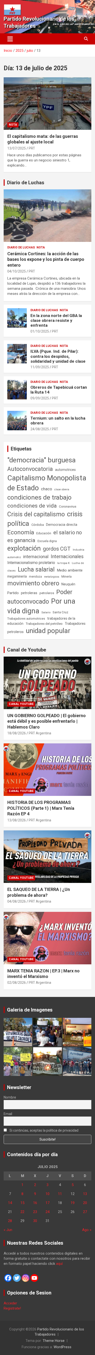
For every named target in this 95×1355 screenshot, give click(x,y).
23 (35, 1212)
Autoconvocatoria (30, 469)
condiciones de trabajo (39, 497)
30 (35, 1221)
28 (10, 1221)
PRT (32, 148)
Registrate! (12, 1308)
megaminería (17, 576)
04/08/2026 (16, 901)
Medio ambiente (70, 570)
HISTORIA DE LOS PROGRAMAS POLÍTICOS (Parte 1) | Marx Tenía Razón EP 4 (40, 808)
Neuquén (68, 584)
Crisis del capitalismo (36, 514)
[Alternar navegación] (10, 38)
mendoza (35, 576)
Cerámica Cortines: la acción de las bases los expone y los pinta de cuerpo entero (45, 259)
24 (47, 1212)
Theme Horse (54, 1340)
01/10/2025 (39, 331)
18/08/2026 (16, 733)
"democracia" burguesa (41, 460)
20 (85, 1203)
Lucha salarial (36, 569)
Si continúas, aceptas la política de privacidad (43, 1130)
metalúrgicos (51, 576)
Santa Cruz (60, 612)
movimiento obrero (33, 583)
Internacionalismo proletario (31, 562)
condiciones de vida (32, 505)
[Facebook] (8, 1278)
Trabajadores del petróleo (44, 623)
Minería (66, 576)
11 (60, 1194)
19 (73, 1203)
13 (85, 1194)
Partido (13, 593)
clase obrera (61, 489)
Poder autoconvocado (39, 597)
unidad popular (48, 631)
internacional (35, 556)
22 (22, 1212)
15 (22, 1203)
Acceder (10, 1303)
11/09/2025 (39, 367)
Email (8, 1114)
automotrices (65, 470)
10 (47, 1194)
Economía (20, 532)
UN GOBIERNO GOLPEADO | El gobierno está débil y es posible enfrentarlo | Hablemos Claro (46, 721)
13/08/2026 (16, 820)
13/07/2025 (16, 148)
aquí (59, 1263)
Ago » (86, 1230)
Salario (45, 612)
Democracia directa (61, 525)
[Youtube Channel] (34, 1278)
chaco (46, 488)
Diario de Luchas (25, 182)
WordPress (62, 1347)
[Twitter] (17, 1278)
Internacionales (67, 556)
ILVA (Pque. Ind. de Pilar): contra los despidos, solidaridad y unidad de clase (58, 356)
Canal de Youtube (26, 650)
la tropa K (63, 563)
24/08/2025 (39, 429)
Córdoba (37, 525)
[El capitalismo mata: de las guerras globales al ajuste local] (47, 103)
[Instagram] (25, 1278)
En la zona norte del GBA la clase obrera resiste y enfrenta (56, 320)
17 (47, 1203)
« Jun (8, 1230)
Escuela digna (47, 541)
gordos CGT (57, 549)
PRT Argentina (40, 733)
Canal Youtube (21, 704)
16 (35, 1203)
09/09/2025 (39, 398)
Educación (43, 533)
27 (85, 1212)
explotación (24, 548)
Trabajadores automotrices (26, 618)
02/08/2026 (16, 983)
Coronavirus (67, 506)
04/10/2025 (16, 271)
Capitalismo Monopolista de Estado (46, 483)
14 (10, 1203)
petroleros (46, 593)
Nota (13, 124)
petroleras (29, 593)
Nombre (10, 1097)
